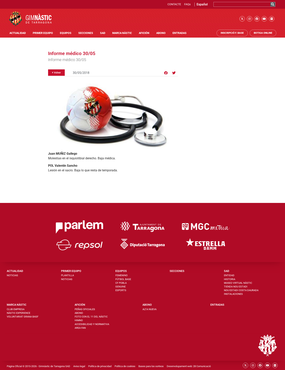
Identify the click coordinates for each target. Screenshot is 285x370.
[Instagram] (249, 19)
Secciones (85, 33)
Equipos (65, 33)
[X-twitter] (242, 19)
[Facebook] (257, 19)
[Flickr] (271, 19)
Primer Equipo (43, 33)
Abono (161, 33)
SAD (102, 33)
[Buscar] (272, 4)
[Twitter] (173, 72)
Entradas (180, 33)
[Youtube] (264, 19)
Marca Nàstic (122, 33)
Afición (144, 33)
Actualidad (18, 33)
